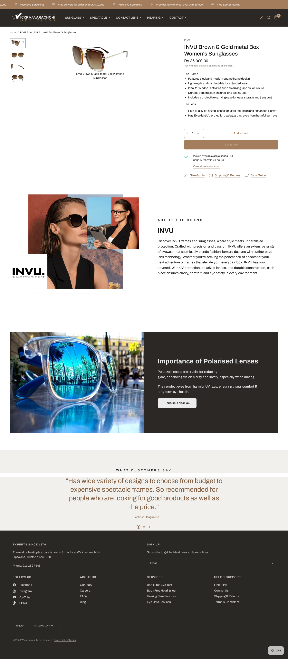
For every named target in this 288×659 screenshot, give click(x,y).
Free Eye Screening (114, 4)
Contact (176, 17)
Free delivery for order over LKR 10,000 (65, 4)
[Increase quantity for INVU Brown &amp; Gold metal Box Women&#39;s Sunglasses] (198, 133)
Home (13, 32)
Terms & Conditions (227, 601)
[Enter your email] (271, 563)
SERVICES (155, 577)
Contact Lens (127, 17)
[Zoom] (121, 46)
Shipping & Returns (226, 596)
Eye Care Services (159, 601)
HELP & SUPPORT (227, 577)
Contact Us (221, 590)
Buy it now (231, 144)
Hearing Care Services (161, 596)
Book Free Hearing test (161, 590)
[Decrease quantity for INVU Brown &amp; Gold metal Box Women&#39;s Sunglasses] (187, 133)
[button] (177, 403)
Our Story (86, 584)
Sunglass (73, 17)
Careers (85, 590)
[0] (275, 17)
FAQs (83, 596)
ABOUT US (88, 577)
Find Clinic (220, 584)
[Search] (269, 17)
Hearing (154, 17)
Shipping (203, 65)
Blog (83, 601)
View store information (206, 166)
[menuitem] (74, 17)
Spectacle (98, 17)
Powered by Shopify (65, 640)
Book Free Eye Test (159, 584)
